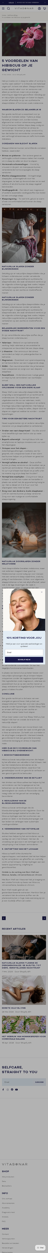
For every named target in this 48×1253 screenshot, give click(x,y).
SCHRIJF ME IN (24, 660)
